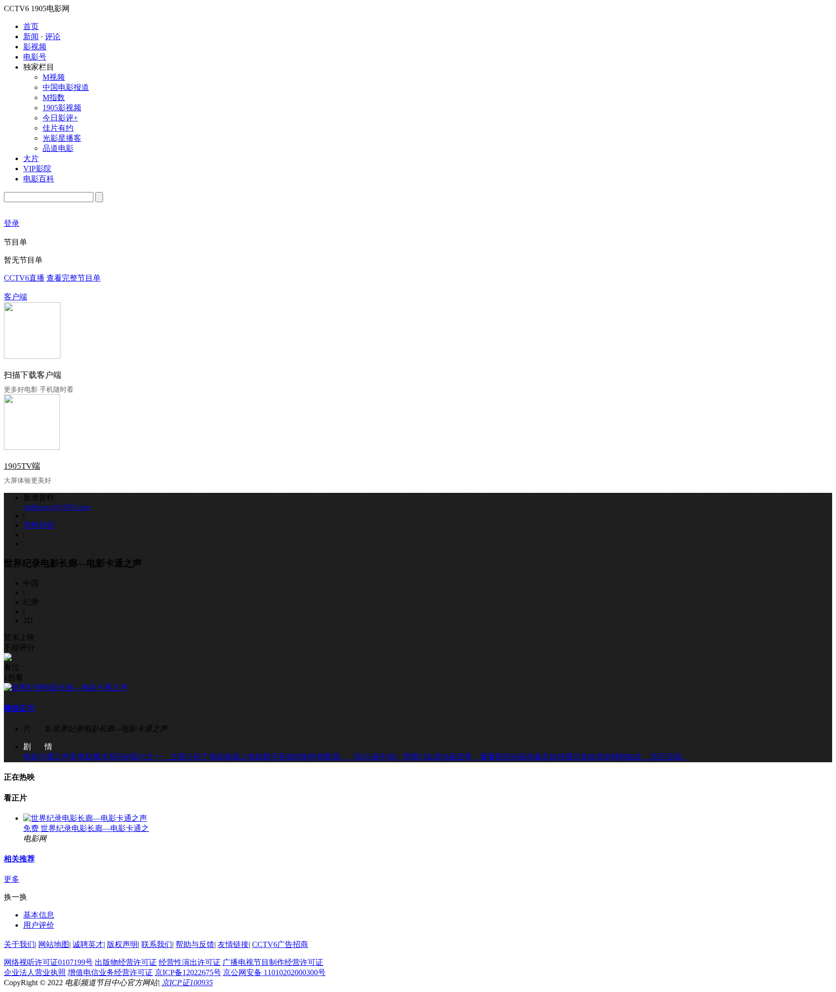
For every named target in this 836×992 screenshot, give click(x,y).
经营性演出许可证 (190, 962)
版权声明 (122, 944)
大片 (31, 158)
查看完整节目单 (73, 278)
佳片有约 (58, 128)
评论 (52, 36)
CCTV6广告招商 (280, 944)
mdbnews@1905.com (56, 507)
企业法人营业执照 (35, 972)
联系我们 (156, 944)
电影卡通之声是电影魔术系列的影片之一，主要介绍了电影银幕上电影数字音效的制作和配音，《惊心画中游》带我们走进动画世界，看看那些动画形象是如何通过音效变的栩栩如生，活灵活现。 (356, 757)
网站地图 (53, 944)
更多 (11, 879)
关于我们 (19, 944)
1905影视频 (62, 108)
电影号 (34, 57)
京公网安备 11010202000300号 (274, 972)
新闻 (31, 36)
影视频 (34, 47)
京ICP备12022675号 (188, 972)
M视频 (54, 77)
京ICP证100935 (187, 982)
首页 (31, 26)
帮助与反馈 (195, 944)
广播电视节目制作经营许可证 (273, 962)
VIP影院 (37, 168)
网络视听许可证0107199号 (48, 962)
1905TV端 (22, 466)
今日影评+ (60, 118)
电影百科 (38, 179)
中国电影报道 (66, 87)
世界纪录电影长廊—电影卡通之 (95, 828)
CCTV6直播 (24, 278)
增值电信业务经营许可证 (110, 972)
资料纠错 (38, 525)
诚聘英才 (88, 944)
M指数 (54, 97)
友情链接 (233, 944)
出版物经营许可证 (126, 962)
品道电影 (58, 148)
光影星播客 (62, 138)
